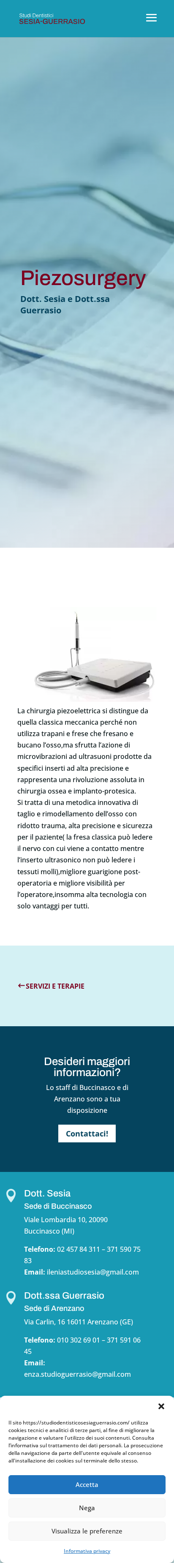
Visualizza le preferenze (87, 1531)
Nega (87, 1507)
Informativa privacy (87, 1551)
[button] (161, 1406)
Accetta (87, 1484)
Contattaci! (87, 1133)
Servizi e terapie (55, 986)
